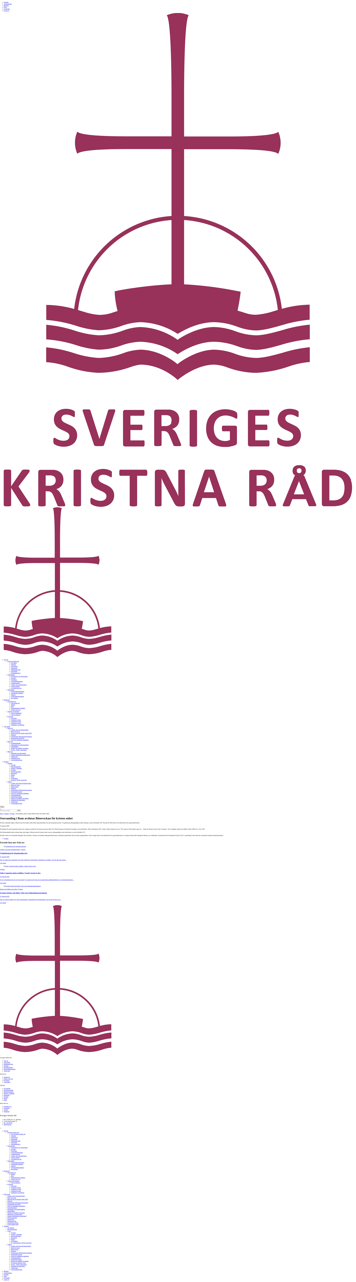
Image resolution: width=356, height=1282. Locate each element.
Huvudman (14, 698)
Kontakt (6, 2)
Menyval (10, 728)
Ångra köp (7, 1071)
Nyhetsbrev (14, 778)
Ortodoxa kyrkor (16, 723)
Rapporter (14, 773)
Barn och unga (15, 731)
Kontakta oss (7, 1106)
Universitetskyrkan (16, 760)
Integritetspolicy (15, 673)
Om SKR (14, 663)
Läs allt (13, 765)
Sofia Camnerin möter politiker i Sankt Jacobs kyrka (20, 873)
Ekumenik (14, 668)
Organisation (11, 675)
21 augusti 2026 (4, 857)
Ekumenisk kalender (17, 693)
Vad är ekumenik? (16, 713)
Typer (9, 1231)
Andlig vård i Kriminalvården (19, 730)
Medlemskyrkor (15, 670)
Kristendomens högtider (18, 708)
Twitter (6, 1110)
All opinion (7, 1088)
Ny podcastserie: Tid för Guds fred (21, 1243)
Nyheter (13, 770)
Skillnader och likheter (17, 725)
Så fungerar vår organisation (19, 676)
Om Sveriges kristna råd (18, 1134)
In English (7, 9)
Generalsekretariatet (17, 681)
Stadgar (13, 695)
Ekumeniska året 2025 (17, 738)
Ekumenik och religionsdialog (20, 745)
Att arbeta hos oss (16, 688)
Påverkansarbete (16, 766)
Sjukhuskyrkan (15, 758)
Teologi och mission (13, 711)
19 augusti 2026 (4, 876)
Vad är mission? (15, 715)
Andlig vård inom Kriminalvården (21, 783)
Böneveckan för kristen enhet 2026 (21, 733)
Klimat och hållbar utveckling (19, 748)
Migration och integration (18, 753)
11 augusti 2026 (4, 896)
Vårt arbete (7, 726)
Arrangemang (8, 4)
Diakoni (13, 735)
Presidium (14, 680)
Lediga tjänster (15, 686)
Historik (13, 665)
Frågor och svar (15, 710)
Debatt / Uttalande (16, 768)
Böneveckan (14, 787)
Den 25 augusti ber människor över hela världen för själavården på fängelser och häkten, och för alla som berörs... (33, 860)
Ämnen (9, 782)
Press (5, 7)
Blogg (13, 775)
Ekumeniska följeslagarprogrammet (21, 736)
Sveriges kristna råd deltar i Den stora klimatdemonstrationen (23, 893)
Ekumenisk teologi (16, 792)
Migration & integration (18, 800)
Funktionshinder (16, 743)
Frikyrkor (14, 718)
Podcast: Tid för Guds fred (19, 780)
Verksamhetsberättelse (17, 696)
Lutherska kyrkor (16, 721)
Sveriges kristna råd (13, 661)
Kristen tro (7, 700)
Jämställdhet (14, 746)
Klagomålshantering (9, 1069)
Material (6, 5)
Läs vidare (3, 863)
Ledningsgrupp (15, 683)
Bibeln (13, 705)
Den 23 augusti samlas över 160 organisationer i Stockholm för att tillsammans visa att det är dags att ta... (30, 899)
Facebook (6, 1108)
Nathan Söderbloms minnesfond (20, 755)
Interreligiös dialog (16, 797)
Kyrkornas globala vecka (18, 1263)
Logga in (6, 10)
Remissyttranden (16, 772)
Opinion (6, 761)
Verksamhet (10, 690)
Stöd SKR (14, 671)
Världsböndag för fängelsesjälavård (13, 853)
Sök (19, 810)
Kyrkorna (10, 716)
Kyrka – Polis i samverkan (19, 750)
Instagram (6, 1111)
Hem (1, 813)
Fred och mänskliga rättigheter (20, 740)
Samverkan (14, 666)
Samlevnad (14, 756)
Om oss (6, 660)
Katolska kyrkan (16, 720)
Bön (12, 706)
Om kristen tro (11, 701)
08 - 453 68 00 (8, 1123)
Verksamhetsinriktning (17, 691)
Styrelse (13, 678)
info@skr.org (7, 1124)
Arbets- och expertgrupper (19, 685)
